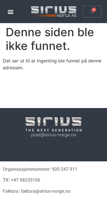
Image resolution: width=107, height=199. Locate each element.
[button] (10, 11)
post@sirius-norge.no (53, 134)
